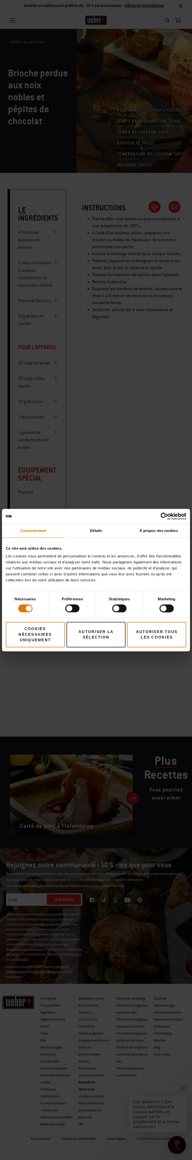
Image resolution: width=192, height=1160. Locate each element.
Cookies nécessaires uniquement (35, 634)
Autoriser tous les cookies (157, 635)
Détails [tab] (96, 530)
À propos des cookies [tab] (159, 530)
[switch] (72, 608)
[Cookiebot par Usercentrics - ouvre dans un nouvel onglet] (164, 516)
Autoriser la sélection (96, 635)
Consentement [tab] (33, 530)
